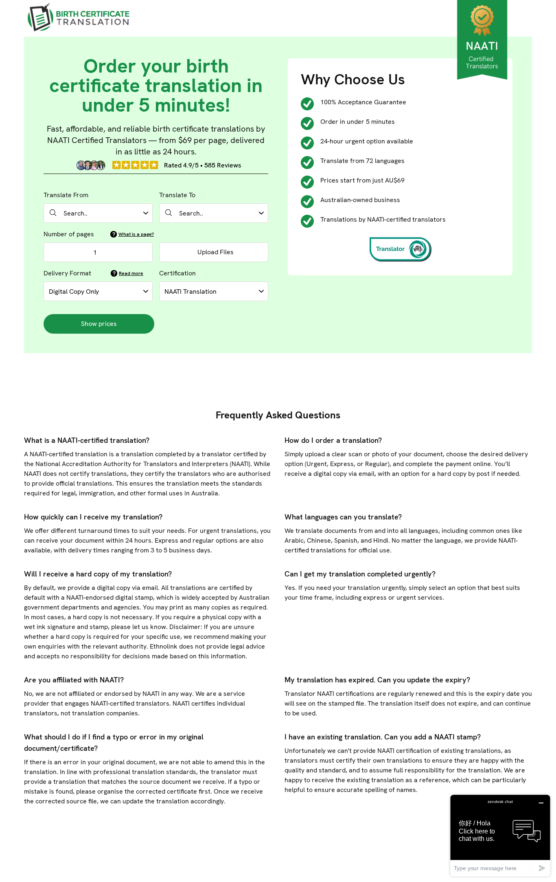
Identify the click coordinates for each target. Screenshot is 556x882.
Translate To (177, 195)
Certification (177, 273)
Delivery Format (67, 273)
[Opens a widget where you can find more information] (500, 835)
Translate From (66, 195)
